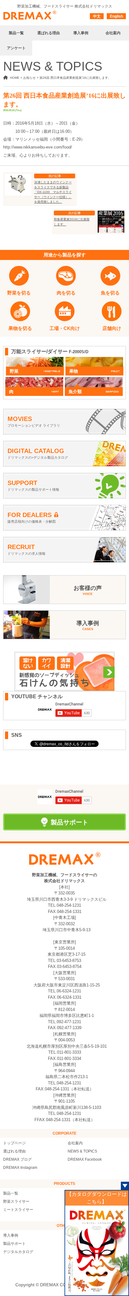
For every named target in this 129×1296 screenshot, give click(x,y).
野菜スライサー (16, 1201)
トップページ (14, 1143)
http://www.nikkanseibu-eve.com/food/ (37, 147)
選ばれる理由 (14, 1151)
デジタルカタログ (18, 1252)
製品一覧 (10, 1193)
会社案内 (75, 1143)
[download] (96, 1250)
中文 (97, 16)
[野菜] (35, 360)
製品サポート (14, 1243)
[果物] (94, 360)
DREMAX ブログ (17, 1159)
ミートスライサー (18, 1209)
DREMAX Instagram (20, 1167)
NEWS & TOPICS (82, 1151)
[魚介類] (94, 380)
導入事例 (10, 1235)
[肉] (34, 380)
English (116, 16)
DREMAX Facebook (85, 1159)
